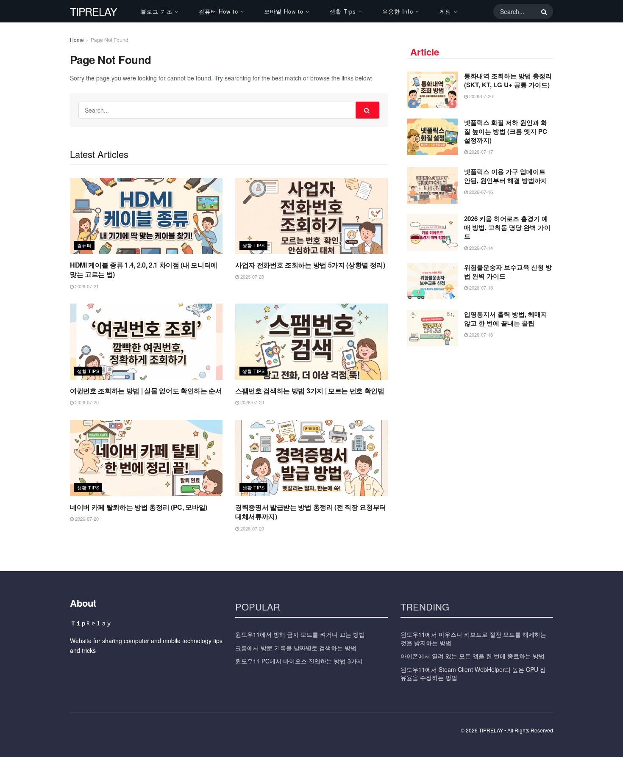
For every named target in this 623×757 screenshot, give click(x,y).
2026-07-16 (480, 191)
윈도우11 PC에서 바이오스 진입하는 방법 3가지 (299, 661)
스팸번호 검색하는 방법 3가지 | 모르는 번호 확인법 (309, 390)
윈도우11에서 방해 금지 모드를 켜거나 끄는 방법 (300, 634)
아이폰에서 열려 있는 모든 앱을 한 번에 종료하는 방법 (472, 656)
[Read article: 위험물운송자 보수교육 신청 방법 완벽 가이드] (432, 281)
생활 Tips (343, 11)
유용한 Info (397, 11)
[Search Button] (542, 11)
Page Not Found (109, 39)
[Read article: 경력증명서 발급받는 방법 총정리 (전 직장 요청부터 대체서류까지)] (311, 458)
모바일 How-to (283, 11)
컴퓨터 (84, 245)
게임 (445, 11)
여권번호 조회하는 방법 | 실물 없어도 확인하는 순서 (146, 390)
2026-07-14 (480, 247)
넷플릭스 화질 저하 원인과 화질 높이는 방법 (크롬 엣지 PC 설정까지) (505, 131)
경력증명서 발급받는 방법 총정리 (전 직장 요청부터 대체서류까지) (310, 511)
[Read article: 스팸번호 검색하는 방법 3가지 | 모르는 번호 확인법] (311, 342)
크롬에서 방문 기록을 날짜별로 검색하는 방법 (295, 648)
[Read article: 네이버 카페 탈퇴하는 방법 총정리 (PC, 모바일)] (146, 458)
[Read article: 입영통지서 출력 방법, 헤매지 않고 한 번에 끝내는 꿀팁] (432, 328)
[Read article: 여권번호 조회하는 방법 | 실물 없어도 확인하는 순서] (146, 342)
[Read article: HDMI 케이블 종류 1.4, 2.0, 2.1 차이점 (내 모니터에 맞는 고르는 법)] (146, 216)
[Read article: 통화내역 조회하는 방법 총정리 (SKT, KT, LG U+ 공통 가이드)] (432, 90)
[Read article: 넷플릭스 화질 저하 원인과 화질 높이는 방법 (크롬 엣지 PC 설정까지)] (432, 137)
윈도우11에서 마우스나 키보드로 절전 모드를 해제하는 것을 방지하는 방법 (473, 638)
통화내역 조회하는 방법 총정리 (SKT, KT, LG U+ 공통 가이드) (508, 80)
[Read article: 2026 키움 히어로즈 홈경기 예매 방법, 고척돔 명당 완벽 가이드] (432, 232)
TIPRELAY (93, 11)
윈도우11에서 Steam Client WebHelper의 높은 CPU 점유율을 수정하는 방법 (473, 673)
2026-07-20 (251, 276)
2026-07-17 (480, 152)
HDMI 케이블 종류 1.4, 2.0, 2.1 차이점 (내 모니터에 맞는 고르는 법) (143, 269)
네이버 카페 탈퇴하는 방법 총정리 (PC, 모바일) (138, 507)
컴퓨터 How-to (218, 11)
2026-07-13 (480, 287)
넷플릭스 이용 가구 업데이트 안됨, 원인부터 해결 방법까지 (505, 176)
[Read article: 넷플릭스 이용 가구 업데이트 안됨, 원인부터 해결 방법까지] (432, 185)
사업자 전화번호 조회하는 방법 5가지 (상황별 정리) (310, 265)
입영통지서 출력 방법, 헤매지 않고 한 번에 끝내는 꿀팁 (505, 318)
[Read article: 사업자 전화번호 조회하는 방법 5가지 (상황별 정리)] (311, 216)
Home (77, 39)
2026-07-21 (86, 286)
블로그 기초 (156, 11)
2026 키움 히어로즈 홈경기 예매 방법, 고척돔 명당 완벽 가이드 (507, 227)
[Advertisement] (480, 416)
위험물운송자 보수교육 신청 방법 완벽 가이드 (508, 271)
